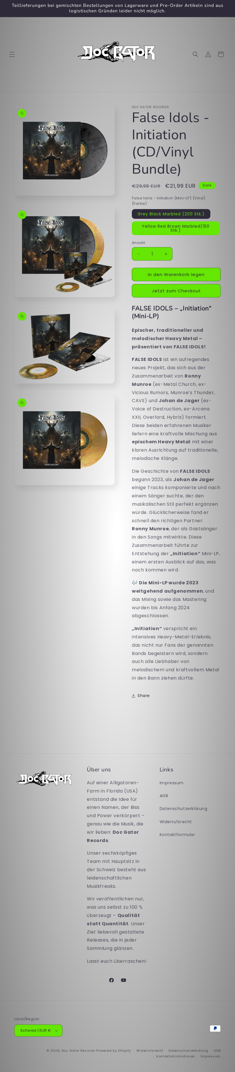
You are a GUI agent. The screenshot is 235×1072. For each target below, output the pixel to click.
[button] (12, 54)
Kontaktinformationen (175, 1056)
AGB (164, 796)
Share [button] (144, 695)
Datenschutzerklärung (183, 808)
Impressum (172, 783)
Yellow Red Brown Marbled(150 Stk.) (175, 228)
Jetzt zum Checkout (176, 291)
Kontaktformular (177, 834)
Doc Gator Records (78, 1050)
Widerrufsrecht (176, 822)
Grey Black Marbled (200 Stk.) (171, 214)
